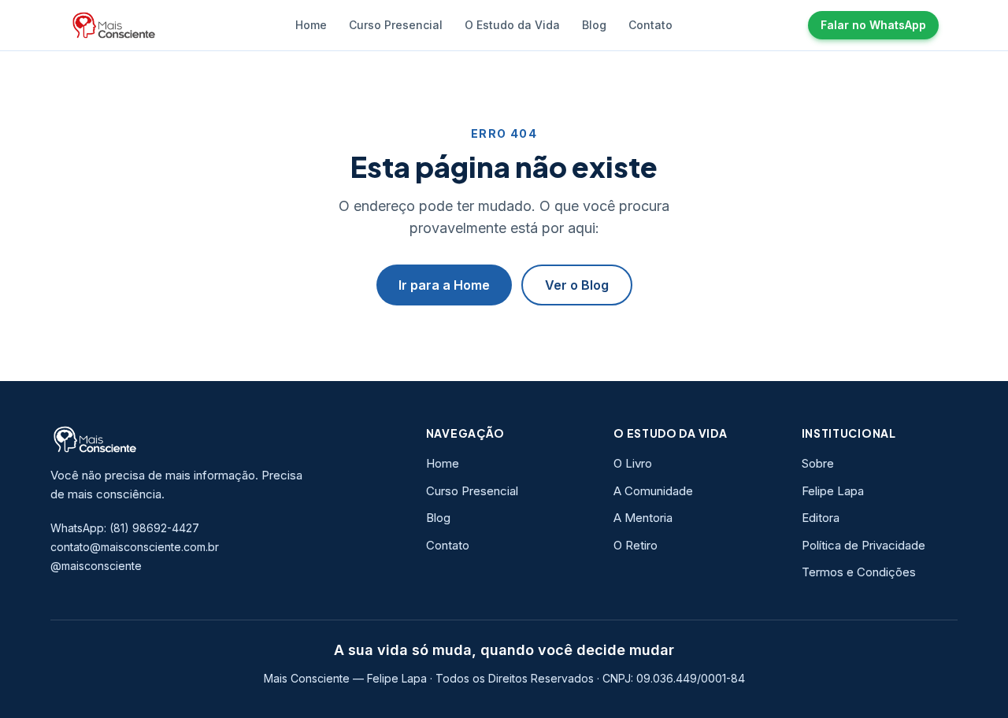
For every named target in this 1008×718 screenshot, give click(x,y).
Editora (820, 517)
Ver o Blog (577, 285)
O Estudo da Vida (512, 24)
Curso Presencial (396, 24)
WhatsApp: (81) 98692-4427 (124, 528)
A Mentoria (643, 517)
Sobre (818, 463)
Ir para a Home (444, 285)
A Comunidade (653, 490)
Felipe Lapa (833, 490)
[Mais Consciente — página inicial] (114, 25)
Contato (650, 24)
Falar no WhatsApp (873, 24)
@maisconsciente (96, 565)
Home (311, 24)
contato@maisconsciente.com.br (134, 546)
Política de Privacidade (863, 545)
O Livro (632, 463)
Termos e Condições (859, 571)
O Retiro (635, 545)
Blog (594, 24)
